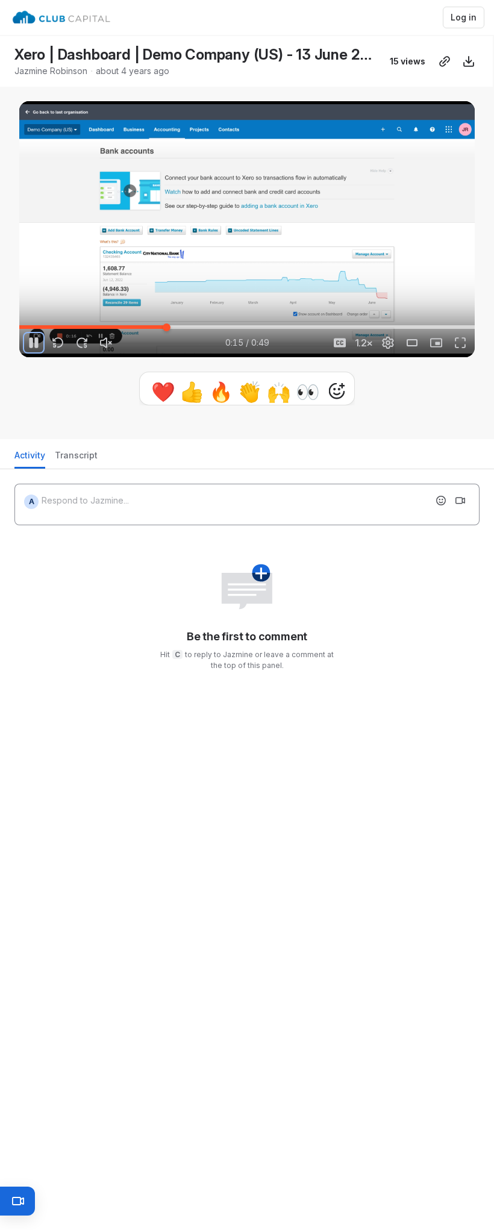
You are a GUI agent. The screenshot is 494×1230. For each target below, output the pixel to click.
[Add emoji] (441, 505)
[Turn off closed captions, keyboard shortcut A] (339, 342)
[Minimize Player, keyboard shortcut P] (436, 342)
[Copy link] (444, 61)
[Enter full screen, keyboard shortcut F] (460, 342)
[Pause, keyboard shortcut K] (33, 342)
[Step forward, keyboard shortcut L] (82, 342)
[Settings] (388, 342)
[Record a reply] (460, 505)
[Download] (468, 61)
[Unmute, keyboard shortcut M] (106, 342)
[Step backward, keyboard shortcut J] (57, 342)
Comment (371, 390)
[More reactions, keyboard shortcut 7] (281, 391)
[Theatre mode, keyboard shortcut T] (412, 342)
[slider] (247, 327)
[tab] (29, 463)
